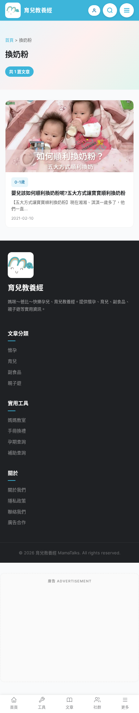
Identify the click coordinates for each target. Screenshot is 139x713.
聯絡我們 (17, 511)
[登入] (94, 10)
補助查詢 (17, 452)
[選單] (127, 10)
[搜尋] (110, 10)
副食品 (14, 372)
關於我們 (17, 489)
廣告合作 (17, 522)
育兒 (12, 361)
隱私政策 (17, 500)
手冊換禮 (17, 430)
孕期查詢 (17, 441)
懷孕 (12, 350)
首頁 (9, 40)
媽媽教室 (17, 420)
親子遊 (14, 383)
